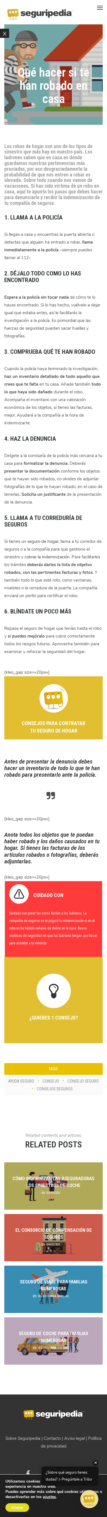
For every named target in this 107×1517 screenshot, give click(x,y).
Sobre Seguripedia (22, 1438)
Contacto (52, 1438)
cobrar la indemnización (47, 557)
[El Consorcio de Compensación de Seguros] (53, 1237)
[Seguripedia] (40, 12)
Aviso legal (74, 1438)
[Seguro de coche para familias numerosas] (53, 1341)
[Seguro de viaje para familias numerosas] (53, 1289)
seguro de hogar (42, 541)
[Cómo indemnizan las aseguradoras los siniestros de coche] (53, 1186)
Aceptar (17, 1507)
